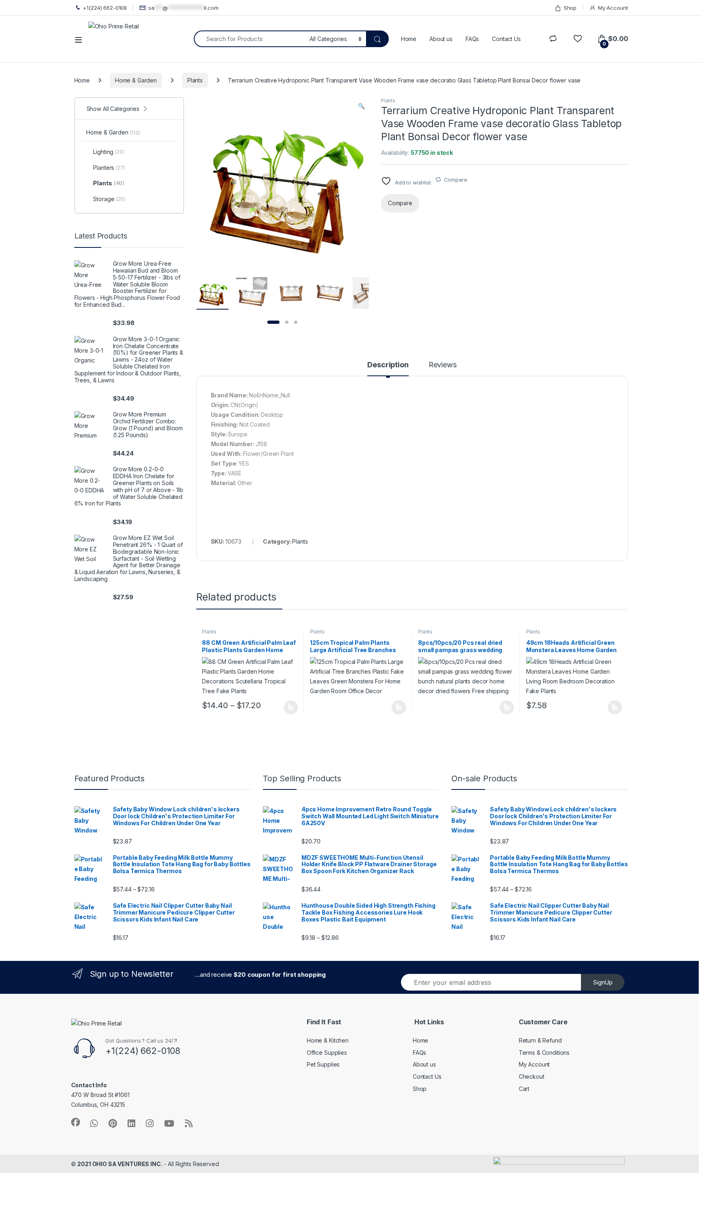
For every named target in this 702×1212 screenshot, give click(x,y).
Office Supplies (327, 1052)
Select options (288, 707)
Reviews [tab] (443, 365)
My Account (613, 7)
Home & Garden (136, 80)
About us (441, 38)
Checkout (531, 1076)
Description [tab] (387, 365)
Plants (195, 80)
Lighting (108, 151)
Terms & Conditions (544, 1052)
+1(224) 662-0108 (105, 7)
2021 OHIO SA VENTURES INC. (119, 1163)
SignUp (603, 982)
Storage (109, 198)
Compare (455, 179)
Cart (524, 1088)
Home (408, 38)
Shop (570, 7)
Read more (399, 707)
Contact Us (506, 38)
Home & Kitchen (328, 1040)
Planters (109, 167)
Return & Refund (540, 1040)
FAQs (472, 38)
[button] (361, 106)
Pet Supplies (323, 1064)
